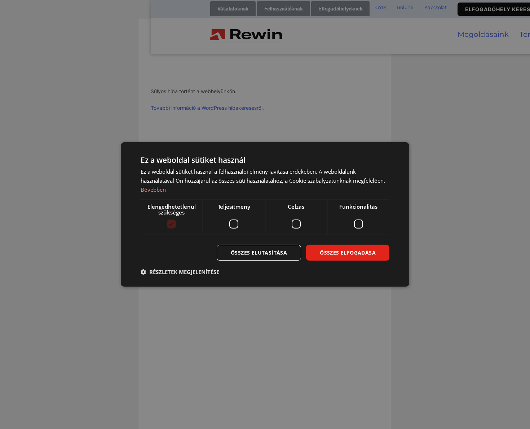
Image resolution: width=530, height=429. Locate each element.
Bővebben (153, 189)
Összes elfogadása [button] (348, 252)
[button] (180, 272)
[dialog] (265, 214)
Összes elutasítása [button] (259, 252)
